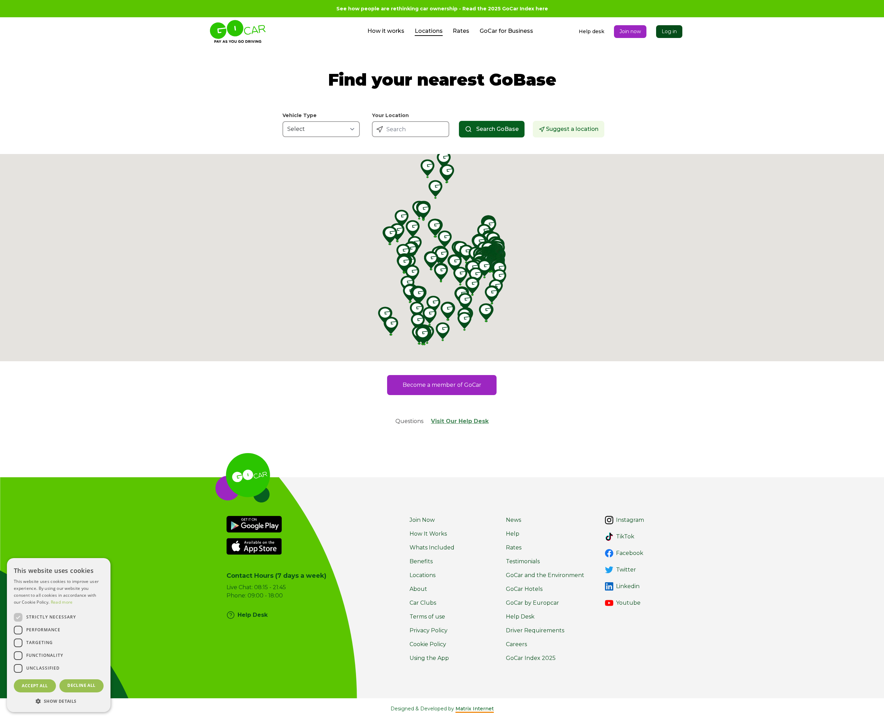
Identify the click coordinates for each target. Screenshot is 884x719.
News (513, 520)
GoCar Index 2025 (531, 658)
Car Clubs (423, 603)
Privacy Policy (429, 630)
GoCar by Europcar (532, 603)
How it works (385, 31)
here (542, 9)
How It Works (428, 533)
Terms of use (427, 616)
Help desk (591, 31)
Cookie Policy (428, 644)
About (418, 589)
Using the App (429, 658)
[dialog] (58, 635)
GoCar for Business (506, 31)
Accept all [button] (35, 686)
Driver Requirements (535, 630)
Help (512, 533)
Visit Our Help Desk (460, 421)
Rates (461, 31)
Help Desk (520, 616)
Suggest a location (572, 129)
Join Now (422, 520)
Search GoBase (497, 129)
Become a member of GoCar (442, 385)
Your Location (390, 115)
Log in (669, 31)
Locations (429, 31)
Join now (630, 31)
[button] (59, 701)
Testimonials (523, 561)
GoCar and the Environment (545, 575)
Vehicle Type (299, 115)
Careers (516, 644)
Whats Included (432, 547)
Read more (62, 602)
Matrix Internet (474, 709)
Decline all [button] (81, 685)
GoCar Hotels (524, 589)
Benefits (421, 561)
